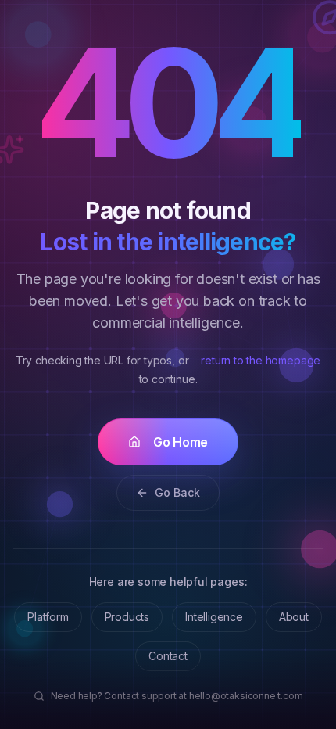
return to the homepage (260, 360)
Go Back (177, 492)
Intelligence (214, 616)
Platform (47, 616)
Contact (168, 656)
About (294, 616)
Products (127, 616)
